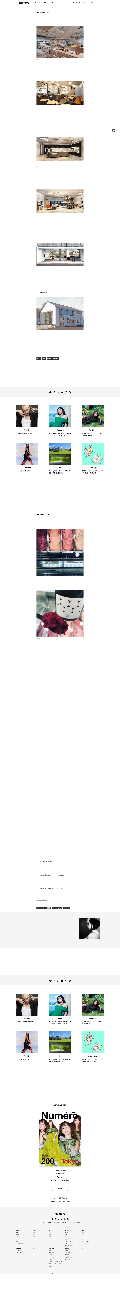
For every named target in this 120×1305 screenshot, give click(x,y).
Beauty (41, 3)
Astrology (69, 3)
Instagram (66, 395)
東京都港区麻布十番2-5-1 (47, 874)
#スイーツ (67, 920)
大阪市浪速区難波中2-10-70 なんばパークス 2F (53, 901)
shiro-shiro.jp (43, 292)
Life (53, 3)
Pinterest (70, 395)
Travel (42, 1131)
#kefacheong (40, 920)
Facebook (54, 395)
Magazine (75, 3)
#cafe (44, 358)
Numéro (24, 3)
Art (45, 3)
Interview (58, 3)
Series (63, 3)
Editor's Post (44, 12)
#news (39, 358)
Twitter (58, 395)
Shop (80, 3)
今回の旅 (38, 1276)
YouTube (62, 395)
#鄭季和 (49, 920)
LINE (49, 395)
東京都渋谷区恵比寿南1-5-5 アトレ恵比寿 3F (52, 888)
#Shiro (50, 358)
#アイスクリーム (57, 920)
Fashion (35, 3)
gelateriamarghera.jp (41, 912)
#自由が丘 (56, 358)
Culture (49, 3)
